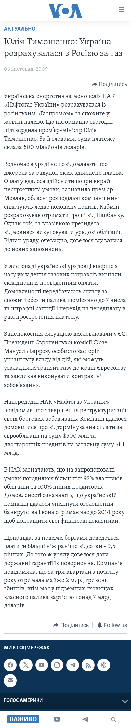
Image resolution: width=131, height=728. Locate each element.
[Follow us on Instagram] (57, 665)
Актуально (20, 29)
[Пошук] (113, 719)
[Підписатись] (10, 680)
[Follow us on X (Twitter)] (25, 665)
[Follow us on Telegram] (72, 665)
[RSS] (88, 665)
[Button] (109, 84)
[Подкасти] (103, 665)
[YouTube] (57, 719)
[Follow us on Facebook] (10, 665)
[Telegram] (85, 719)
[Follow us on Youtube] (41, 665)
